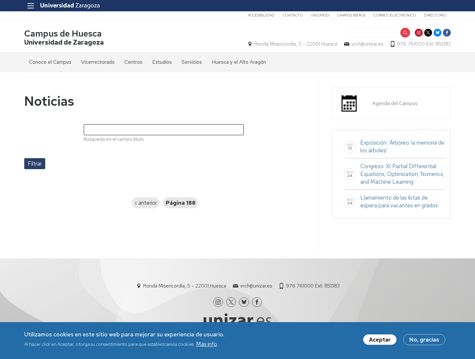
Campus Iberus (351, 15)
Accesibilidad (261, 15)
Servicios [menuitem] (192, 62)
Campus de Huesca (63, 33)
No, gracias (424, 339)
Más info (206, 343)
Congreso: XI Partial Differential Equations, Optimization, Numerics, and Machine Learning (402, 174)
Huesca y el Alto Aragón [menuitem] (239, 62)
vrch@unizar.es (367, 44)
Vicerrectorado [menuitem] (98, 62)
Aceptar (380, 339)
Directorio (435, 15)
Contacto (293, 15)
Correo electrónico (395, 15)
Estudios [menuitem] (162, 62)
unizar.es (320, 15)
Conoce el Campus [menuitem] (50, 62)
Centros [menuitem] (133, 62)
